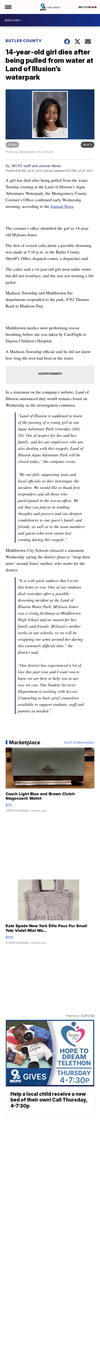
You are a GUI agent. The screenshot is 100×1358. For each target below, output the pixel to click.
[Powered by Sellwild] (87, 1015)
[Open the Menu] (7, 7)
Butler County (24, 40)
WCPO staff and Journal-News (36, 166)
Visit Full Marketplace (79, 742)
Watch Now (86, 7)
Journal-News (61, 206)
